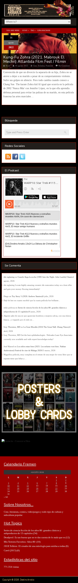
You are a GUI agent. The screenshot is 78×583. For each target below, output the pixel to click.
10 (8, 486)
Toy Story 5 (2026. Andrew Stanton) (27, 296)
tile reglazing (9, 277)
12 (28, 486)
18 (18, 488)
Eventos (41, 66)
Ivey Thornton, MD (12, 327)
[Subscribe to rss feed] (8, 157)
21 (47, 488)
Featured (49, 66)
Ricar (8, 66)
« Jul (6, 497)
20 (37, 488)
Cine (35, 66)
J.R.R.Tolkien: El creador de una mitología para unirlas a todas (34, 546)
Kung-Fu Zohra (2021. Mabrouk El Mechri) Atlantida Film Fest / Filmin (34, 59)
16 (66, 486)
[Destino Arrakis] (39, 13)
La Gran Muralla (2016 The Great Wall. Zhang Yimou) (46, 327)
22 (56, 488)
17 (8, 488)
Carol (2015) (10, 550)
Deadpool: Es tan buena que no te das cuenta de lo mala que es (34, 537)
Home (24, 30)
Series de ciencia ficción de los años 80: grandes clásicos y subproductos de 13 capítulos (32, 531)
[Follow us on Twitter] (22, 157)
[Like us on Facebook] (15, 157)
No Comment (64, 66)
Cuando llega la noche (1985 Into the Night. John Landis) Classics (45, 277)
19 (28, 488)
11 (18, 486)
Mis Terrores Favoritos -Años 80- (20, 541)
